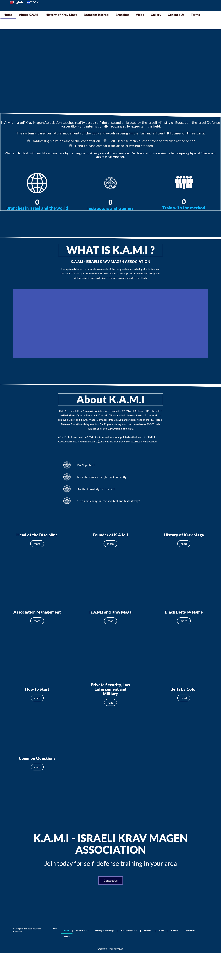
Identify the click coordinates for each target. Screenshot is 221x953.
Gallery (156, 14)
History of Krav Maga (61, 14)
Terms (195, 14)
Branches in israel (96, 14)
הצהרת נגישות (116, 949)
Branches (122, 14)
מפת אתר (102, 949)
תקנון (55, 928)
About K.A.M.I (29, 14)
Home (8, 14)
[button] (114, 71)
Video (140, 14)
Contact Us (176, 14)
